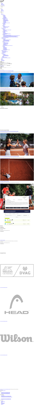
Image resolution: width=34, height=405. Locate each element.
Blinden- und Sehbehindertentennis (6, 26)
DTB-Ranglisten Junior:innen (5, 20)
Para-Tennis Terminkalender (5, 27)
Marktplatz (3, 56)
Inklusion (3, 25)
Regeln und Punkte (5, 30)
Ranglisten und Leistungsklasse (5, 18)
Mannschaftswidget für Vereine (6, 55)
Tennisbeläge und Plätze (5, 31)
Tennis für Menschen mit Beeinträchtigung (7, 33)
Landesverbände (2, 4)
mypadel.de (2, 3)
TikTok (5, 393)
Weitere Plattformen (3, 60)
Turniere (2, 9)
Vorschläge (1, 68)
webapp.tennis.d (2, 395)
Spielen (2, 14)
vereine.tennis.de (6, 396)
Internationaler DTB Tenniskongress (5, 37)
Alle (7, 213)
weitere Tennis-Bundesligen (5, 43)
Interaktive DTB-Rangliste (5, 19)
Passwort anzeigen (8, 65)
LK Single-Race (4, 21)
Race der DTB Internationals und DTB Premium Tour (7, 45)
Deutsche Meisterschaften (5, 44)
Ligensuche (4, 16)
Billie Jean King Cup (5, 47)
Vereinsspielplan (4, 17)
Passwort (1, 65)
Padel (3, 24)
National (3, 41)
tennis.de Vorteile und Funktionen (5, 51)
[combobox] (3, 67)
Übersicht (4, 29)
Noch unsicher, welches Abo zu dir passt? (4, 181)
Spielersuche (4, 15)
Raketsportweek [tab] (2, 107)
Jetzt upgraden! (5, 158)
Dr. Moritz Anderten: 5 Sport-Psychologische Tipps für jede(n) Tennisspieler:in (10, 36)
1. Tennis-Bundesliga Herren (5, 42)
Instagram (5, 392)
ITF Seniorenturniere (5, 49)
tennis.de (2, 58)
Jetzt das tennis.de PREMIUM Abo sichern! (9, 156)
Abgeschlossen (13, 213)
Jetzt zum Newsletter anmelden (2, 390)
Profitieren (2, 50)
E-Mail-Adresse (1, 62)
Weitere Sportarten (3, 23)
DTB (1, 59)
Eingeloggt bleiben (2, 66)
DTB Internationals (5, 48)
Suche (0, 67)
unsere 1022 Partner (9, 202)
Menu (2, 1)
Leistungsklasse (4, 22)
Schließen (1, 61)
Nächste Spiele (10, 213)
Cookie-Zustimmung (2, 231)
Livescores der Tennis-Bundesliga (6, 40)
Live (5, 213)
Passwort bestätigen (2, 63)
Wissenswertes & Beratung (4, 57)
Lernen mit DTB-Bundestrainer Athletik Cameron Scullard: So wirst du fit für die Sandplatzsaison (11, 35)
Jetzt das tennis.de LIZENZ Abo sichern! (9, 131)
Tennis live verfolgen (4, 38)
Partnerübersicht (3, 52)
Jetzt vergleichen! (1, 183)
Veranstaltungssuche (4, 28)
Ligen (1, 10)
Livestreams (4, 39)
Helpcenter (3, 53)
